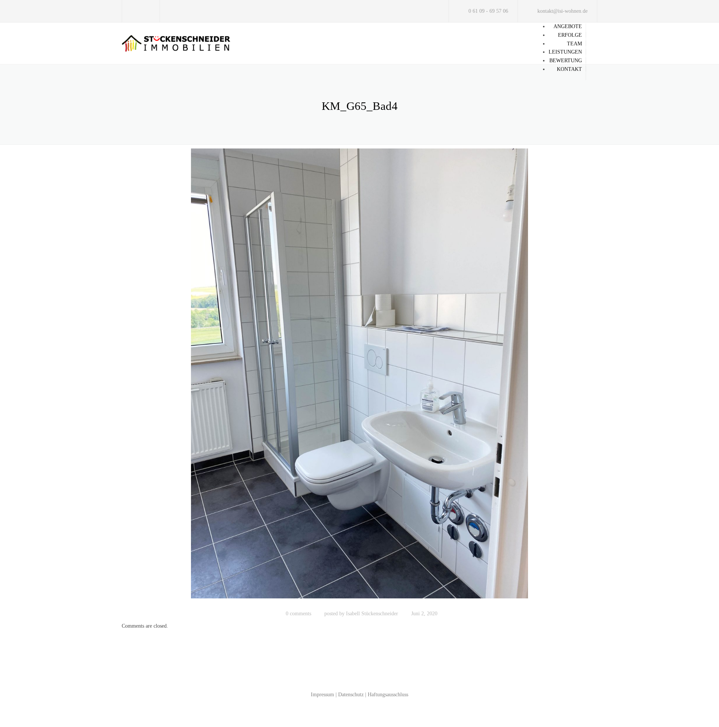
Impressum (322, 694)
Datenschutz (351, 694)
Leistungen (565, 52)
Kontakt (569, 69)
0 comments (298, 613)
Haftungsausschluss (388, 694)
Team (574, 43)
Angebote (567, 26)
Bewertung (565, 60)
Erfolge (570, 35)
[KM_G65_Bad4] (359, 377)
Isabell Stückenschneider (372, 613)
